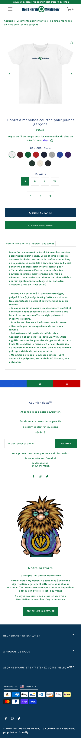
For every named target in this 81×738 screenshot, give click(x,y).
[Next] (71, 74)
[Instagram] (40, 476)
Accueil (8, 20)
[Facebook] (33, 476)
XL (54, 181)
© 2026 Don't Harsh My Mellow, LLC (24, 728)
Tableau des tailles (43, 243)
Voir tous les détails (18, 243)
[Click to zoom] (71, 43)
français (8, 686)
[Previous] (9, 74)
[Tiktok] (47, 476)
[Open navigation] (10, 9)
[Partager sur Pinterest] (66, 383)
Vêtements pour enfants (31, 20)
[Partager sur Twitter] (40, 383)
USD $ (29, 686)
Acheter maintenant (40, 225)
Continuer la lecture (40, 611)
